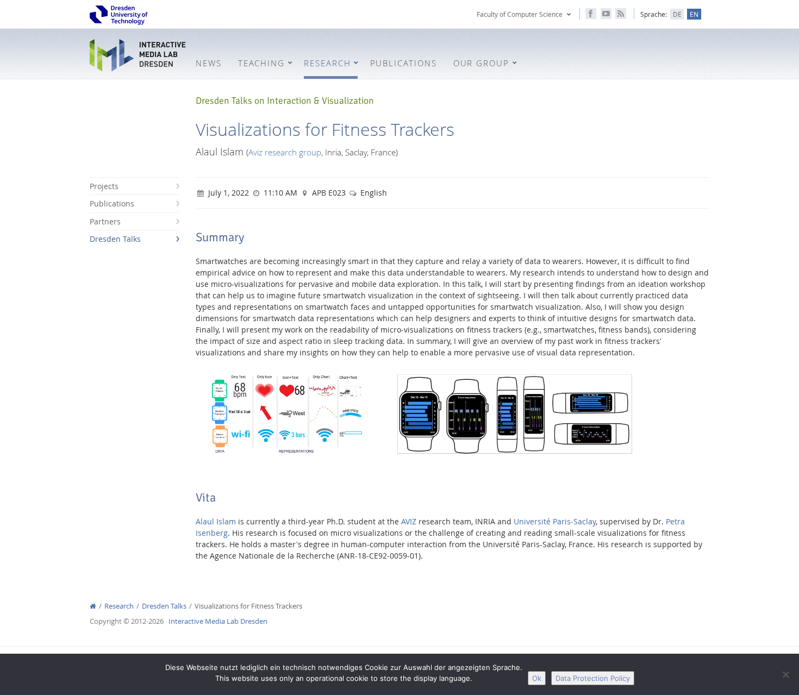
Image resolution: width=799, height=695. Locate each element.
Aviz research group (284, 152)
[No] (785, 674)
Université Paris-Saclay (555, 521)
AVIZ (408, 521)
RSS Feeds (620, 13)
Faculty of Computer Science (520, 14)
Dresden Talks (115, 239)
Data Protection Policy (592, 678)
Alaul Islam (216, 521)
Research (119, 606)
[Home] (93, 606)
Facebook (590, 13)
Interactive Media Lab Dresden (139, 55)
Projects (104, 186)
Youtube (606, 13)
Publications (112, 203)
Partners (105, 221)
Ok (536, 678)
